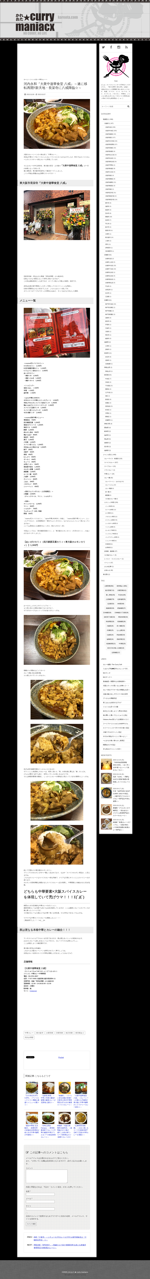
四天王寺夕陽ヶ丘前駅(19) (115, 648)
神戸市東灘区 (109, 314)
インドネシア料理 (110, 533)
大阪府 (106, 123)
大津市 (107, 346)
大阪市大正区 (109, 172)
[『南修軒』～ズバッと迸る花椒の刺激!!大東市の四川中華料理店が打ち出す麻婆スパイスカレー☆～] (65, 1083)
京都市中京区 (109, 265)
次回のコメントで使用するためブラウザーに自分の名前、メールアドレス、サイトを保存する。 (56, 1217)
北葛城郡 (108, 363)
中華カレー (29, 1033)
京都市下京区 (109, 269)
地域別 (105, 119)
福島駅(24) (110, 639)
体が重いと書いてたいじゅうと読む (115, 715)
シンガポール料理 (110, 523)
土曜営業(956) (109, 586)
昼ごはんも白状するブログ (112, 702)
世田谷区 (108, 406)
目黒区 (107, 403)
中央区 (107, 378)
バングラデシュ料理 (111, 537)
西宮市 (107, 321)
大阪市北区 (108, 127)
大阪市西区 (108, 137)
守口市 (107, 223)
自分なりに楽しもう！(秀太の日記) (115, 711)
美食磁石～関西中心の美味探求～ (114, 681)
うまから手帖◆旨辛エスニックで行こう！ (117, 669)
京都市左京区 (109, 276)
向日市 (107, 293)
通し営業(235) (110, 595)
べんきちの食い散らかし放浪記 (114, 740)
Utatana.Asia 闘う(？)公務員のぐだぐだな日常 (119, 719)
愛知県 (106, 427)
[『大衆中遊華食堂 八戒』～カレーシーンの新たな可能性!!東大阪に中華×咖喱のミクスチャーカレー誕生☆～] (81, 1083)
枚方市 (107, 227)
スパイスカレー (109, 462)
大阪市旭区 (108, 189)
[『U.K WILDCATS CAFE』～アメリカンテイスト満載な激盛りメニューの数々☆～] (32, 1083)
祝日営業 (69, 1033)
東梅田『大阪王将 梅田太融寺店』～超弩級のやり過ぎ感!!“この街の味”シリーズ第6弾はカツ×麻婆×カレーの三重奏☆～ (64, 1132)
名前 (28, 1191)
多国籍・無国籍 (109, 551)
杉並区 (107, 409)
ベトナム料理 (109, 527)
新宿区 (107, 399)
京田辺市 (108, 289)
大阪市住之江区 (110, 154)
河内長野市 (108, 251)
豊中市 (107, 203)
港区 (106, 396)
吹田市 (107, 220)
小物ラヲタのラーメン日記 (112, 732)
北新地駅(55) (121, 599)
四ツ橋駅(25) (121, 626)
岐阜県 (106, 431)
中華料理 (108, 544)
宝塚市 (107, 328)
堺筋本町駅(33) (123, 617)
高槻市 (107, 216)
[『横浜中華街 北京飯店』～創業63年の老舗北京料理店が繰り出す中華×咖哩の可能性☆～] (32, 1113)
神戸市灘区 (108, 311)
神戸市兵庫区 (109, 307)
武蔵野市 (108, 420)
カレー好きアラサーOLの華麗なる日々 (116, 690)
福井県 (106, 435)
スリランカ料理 (110, 520)
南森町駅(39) (110, 608)
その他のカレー (109, 555)
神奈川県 (107, 424)
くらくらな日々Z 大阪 (110, 707)
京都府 (106, 255)
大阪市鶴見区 (109, 185)
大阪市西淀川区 (110, 196)
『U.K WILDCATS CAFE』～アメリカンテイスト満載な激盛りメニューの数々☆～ (31, 1100)
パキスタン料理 (110, 516)
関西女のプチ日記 (109, 745)
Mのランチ (106, 673)
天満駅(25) (110, 630)
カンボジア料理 (110, 530)
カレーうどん (109, 485)
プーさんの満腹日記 (110, 698)
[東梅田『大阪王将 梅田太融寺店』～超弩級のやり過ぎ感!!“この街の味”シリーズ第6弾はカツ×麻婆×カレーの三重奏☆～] (65, 1113)
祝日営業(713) (109, 590)
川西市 (107, 331)
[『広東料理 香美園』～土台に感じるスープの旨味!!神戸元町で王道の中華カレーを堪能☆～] (81, 1113)
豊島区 (107, 416)
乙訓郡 (107, 296)
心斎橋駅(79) (110, 599)
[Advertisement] (57, 59)
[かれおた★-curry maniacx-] (75, 1)
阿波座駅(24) (121, 635)
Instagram (33, 991)
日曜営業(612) (121, 590)
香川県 (106, 446)
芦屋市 (107, 324)
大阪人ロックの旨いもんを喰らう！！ (116, 685)
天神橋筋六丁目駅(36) (121, 612)
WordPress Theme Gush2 (75, 1275)
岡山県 (106, 439)
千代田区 (108, 385)
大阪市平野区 (109, 165)
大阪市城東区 (109, 182)
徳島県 (106, 443)
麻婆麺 (107, 495)
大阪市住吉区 (109, 158)
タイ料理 (108, 513)
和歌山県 (107, 367)
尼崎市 (107, 317)
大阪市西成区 (109, 151)
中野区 (107, 413)
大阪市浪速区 (109, 148)
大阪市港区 (108, 175)
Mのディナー (107, 677)
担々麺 (107, 492)
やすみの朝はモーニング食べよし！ (115, 736)
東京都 (106, 375)
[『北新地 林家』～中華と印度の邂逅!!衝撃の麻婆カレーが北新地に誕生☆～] (48, 1083)
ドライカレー (108, 470)
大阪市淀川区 (109, 192)
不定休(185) (122, 595)
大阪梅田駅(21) (111, 643)
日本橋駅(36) (107, 612)
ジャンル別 (107, 454)
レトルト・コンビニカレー (112, 559)
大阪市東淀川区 (110, 199)
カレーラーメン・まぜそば (113, 481)
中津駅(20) (122, 643)
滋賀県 (106, 342)
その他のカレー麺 (110, 498)
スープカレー (108, 466)
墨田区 (107, 389)
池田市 (107, 206)
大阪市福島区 (109, 134)
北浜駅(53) (110, 604)
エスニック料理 (109, 502)
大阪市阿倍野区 (110, 144)
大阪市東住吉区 (110, 161)
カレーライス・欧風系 (111, 458)
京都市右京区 (109, 272)
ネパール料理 (109, 509)
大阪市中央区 (109, 130)
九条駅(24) (110, 635)
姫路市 (107, 338)
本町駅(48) (120, 604)
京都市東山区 (109, 282)
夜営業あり (79, 1033)
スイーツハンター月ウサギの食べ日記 (116, 728)
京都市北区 (108, 258)
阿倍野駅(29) (110, 621)
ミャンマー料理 (110, 540)
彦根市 (107, 349)
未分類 (105, 574)
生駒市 (107, 360)
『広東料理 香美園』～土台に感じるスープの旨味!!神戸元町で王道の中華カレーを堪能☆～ (81, 1130)
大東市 (107, 234)
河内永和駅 (29, 1037)
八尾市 (107, 240)
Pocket (61, 1057)
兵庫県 (106, 300)
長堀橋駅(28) (121, 621)
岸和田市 (108, 247)
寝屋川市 (108, 230)
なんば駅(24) (121, 630)
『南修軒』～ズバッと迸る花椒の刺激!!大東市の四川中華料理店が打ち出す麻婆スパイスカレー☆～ (64, 1100)
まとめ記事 (107, 566)
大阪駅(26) (110, 626)
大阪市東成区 (109, 168)
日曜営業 (59, 1033)
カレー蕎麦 (108, 488)
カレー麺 (107, 478)
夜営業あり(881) (122, 586)
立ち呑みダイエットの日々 (112, 749)
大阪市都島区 (109, 179)
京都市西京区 (109, 279)
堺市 (106, 244)
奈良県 (106, 353)
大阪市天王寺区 (110, 141)
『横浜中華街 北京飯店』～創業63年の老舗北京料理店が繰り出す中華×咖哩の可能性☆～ (31, 1130)
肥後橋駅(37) (121, 608)
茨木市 (107, 213)
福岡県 (106, 450)
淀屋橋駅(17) (116, 652)
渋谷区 (107, 382)
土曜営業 (49, 1033)
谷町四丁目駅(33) (109, 617)
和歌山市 (108, 371)
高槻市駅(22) (121, 639)
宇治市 (107, 286)
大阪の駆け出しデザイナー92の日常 (115, 694)
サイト (28, 1206)
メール (29, 1199)
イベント (107, 562)
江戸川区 (108, 392)
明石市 (107, 335)
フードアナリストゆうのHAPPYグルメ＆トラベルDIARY (122, 724)
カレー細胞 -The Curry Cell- (112, 664)
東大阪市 (39, 1033)
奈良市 (107, 357)
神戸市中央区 (109, 304)
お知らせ (107, 570)
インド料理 (108, 506)
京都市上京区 (109, 262)
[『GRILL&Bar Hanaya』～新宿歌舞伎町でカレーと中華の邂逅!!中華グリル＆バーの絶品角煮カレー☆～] (48, 1113)
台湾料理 (108, 547)
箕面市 (107, 210)
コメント (29, 1168)
